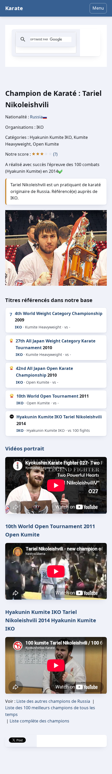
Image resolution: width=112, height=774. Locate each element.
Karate (14, 8)
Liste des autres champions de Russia (53, 701)
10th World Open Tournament (47, 396)
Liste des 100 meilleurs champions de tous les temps (50, 711)
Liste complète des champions (39, 721)
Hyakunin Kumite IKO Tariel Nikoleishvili (59, 417)
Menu (98, 8)
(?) (55, 154)
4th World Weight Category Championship (58, 313)
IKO (18, 327)
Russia (36, 117)
